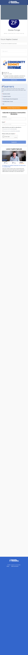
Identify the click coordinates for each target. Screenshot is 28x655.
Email (3, 122)
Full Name (4, 116)
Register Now (14, 79)
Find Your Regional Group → (14, 107)
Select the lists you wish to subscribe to (11, 127)
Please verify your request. (8, 133)
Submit (14, 142)
